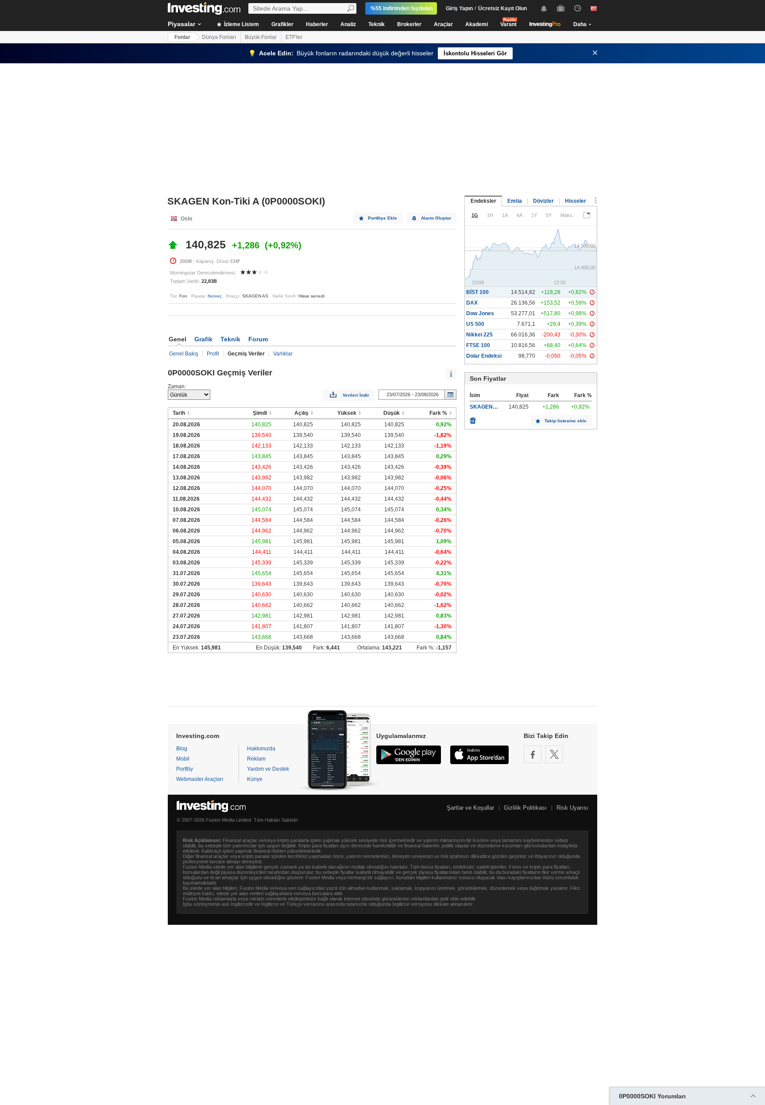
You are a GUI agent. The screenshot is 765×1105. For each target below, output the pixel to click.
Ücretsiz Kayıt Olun (502, 8)
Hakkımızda (261, 749)
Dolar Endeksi (484, 356)
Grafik (203, 339)
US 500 (475, 324)
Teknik (376, 24)
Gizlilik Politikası (525, 807)
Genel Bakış (183, 354)
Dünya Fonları (219, 37)
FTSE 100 (478, 345)
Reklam (256, 759)
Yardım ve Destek (268, 769)
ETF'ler (294, 37)
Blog (181, 749)
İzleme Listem (241, 24)
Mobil (182, 759)
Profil (213, 354)
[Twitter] (554, 754)
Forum (258, 339)
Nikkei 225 (479, 335)
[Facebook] (532, 754)
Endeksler (483, 201)
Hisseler (575, 201)
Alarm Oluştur (436, 218)
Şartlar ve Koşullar (470, 807)
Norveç (215, 296)
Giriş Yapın (459, 8)
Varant (508, 24)
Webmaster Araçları (199, 779)
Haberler (317, 24)
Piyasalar (181, 23)
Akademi (476, 24)
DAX (472, 303)
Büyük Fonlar (261, 37)
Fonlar (182, 37)
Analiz (348, 24)
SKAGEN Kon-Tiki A (495, 407)
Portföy (184, 769)
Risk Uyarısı (572, 807)
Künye (255, 779)
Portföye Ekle (382, 218)
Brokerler (409, 24)
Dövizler (543, 201)
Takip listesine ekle (566, 420)
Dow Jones (480, 313)
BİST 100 (477, 292)
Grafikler (282, 24)
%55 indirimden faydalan (402, 8)
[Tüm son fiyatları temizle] (473, 418)
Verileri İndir (356, 395)
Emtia (514, 201)
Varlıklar (283, 354)
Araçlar (443, 24)
